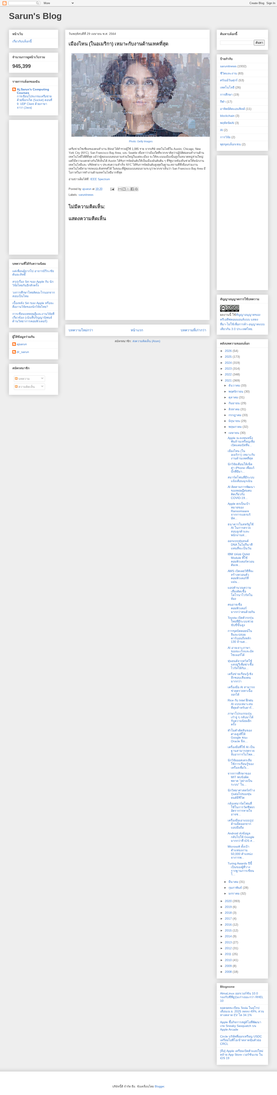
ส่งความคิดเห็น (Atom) (146, 341)
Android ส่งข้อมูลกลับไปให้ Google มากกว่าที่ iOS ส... (241, 837)
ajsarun (22, 344)
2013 (229, 942)
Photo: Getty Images (141, 141)
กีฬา (223, 101)
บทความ (24, 378)
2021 (229, 380)
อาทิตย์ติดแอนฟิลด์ (232, 109)
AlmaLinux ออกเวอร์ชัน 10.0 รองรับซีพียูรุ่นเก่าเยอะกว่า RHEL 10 (241, 997)
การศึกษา (226, 94)
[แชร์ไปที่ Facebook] (132, 189)
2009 (229, 966)
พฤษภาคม (236, 426)
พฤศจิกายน (236, 391)
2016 (229, 924)
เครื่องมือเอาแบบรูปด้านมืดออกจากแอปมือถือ (240, 824)
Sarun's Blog (35, 16)
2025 (229, 356)
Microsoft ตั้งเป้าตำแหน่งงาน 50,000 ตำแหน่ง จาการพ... (240, 852)
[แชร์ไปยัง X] (128, 189)
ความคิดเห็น (26, 386)
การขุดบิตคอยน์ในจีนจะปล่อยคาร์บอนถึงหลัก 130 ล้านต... (240, 636)
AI (221, 130)
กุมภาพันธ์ (236, 887)
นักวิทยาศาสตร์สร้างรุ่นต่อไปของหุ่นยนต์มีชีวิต (241, 794)
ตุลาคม (234, 397)
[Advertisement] (33, 186)
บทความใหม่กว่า (81, 330)
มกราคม (234, 893)
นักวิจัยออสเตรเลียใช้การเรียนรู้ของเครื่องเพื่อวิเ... (241, 763)
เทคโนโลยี (227, 87)
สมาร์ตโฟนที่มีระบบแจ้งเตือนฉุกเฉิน (241, 479)
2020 (229, 901)
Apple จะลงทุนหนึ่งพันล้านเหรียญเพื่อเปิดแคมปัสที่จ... (241, 441)
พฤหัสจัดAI (227, 123)
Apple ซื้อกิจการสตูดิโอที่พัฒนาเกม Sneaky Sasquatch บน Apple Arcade (240, 1025)
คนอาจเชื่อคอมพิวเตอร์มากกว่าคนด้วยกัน (241, 608)
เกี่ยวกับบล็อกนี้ (22, 41)
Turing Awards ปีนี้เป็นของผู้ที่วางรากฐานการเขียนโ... (241, 869)
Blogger (159, 1086)
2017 (229, 918)
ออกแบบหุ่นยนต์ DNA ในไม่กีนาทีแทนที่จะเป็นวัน (240, 544)
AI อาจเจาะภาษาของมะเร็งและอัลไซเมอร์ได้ (241, 651)
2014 (229, 936)
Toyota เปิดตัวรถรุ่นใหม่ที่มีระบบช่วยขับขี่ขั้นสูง (241, 621)
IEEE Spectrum (100, 179)
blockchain (227, 115)
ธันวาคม (235, 385)
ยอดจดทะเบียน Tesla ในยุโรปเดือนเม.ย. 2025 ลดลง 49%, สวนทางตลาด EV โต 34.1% (242, 1011)
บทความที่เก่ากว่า (193, 330)
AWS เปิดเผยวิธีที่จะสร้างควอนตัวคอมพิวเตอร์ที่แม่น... (241, 576)
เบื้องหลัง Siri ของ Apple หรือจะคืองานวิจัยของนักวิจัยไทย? (33, 304)
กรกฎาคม (235, 415)
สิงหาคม (234, 409)
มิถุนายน (235, 421)
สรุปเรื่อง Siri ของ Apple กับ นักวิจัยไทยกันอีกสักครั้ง (32, 283)
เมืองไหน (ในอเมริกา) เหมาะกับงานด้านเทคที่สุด (241, 454)
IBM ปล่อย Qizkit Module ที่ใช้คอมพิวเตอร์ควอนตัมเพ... (241, 559)
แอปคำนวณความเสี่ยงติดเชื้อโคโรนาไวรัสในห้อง (240, 593)
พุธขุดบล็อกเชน (230, 144)
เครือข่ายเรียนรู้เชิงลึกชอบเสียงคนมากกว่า (240, 677)
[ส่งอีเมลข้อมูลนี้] (120, 189)
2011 (228, 954)
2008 (229, 971)
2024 (229, 362)
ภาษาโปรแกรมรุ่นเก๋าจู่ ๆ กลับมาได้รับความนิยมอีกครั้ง (240, 719)
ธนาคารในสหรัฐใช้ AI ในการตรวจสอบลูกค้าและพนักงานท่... (241, 530)
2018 (229, 912)
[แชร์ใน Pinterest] (136, 189)
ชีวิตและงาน (228, 73)
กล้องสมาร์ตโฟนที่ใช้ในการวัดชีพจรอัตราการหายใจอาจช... (241, 809)
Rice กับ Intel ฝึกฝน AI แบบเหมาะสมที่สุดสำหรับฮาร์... (241, 704)
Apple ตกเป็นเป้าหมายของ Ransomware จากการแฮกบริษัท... (239, 511)
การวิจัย (225, 137)
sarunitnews (86, 194)
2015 (229, 930)
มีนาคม (234, 881)
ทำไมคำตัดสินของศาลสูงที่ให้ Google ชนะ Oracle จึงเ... (240, 736)
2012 (229, 948)
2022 (229, 374)
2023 (229, 368)
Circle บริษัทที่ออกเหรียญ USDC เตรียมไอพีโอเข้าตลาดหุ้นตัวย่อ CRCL (241, 1040)
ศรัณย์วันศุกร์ (229, 80)
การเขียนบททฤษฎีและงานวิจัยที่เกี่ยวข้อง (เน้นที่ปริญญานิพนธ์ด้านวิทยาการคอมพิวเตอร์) (33, 317)
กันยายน (235, 403)
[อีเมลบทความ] (112, 189)
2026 (229, 351)
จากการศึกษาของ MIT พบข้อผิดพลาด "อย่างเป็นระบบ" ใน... (240, 779)
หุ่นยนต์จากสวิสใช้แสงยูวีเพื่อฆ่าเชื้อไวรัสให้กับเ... (240, 664)
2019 (229, 907)
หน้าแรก (137, 330)
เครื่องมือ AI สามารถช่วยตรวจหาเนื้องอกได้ (241, 690)
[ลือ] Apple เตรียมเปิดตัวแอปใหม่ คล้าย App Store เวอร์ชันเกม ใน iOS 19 (241, 1054)
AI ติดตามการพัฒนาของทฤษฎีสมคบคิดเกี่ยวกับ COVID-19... (241, 492)
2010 (229, 960)
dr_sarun (23, 352)
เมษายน (234, 432)
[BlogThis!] (124, 189)
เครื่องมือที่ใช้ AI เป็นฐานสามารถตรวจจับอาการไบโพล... (241, 750)
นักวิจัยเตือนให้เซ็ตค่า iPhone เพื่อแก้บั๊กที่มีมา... (241, 467)
